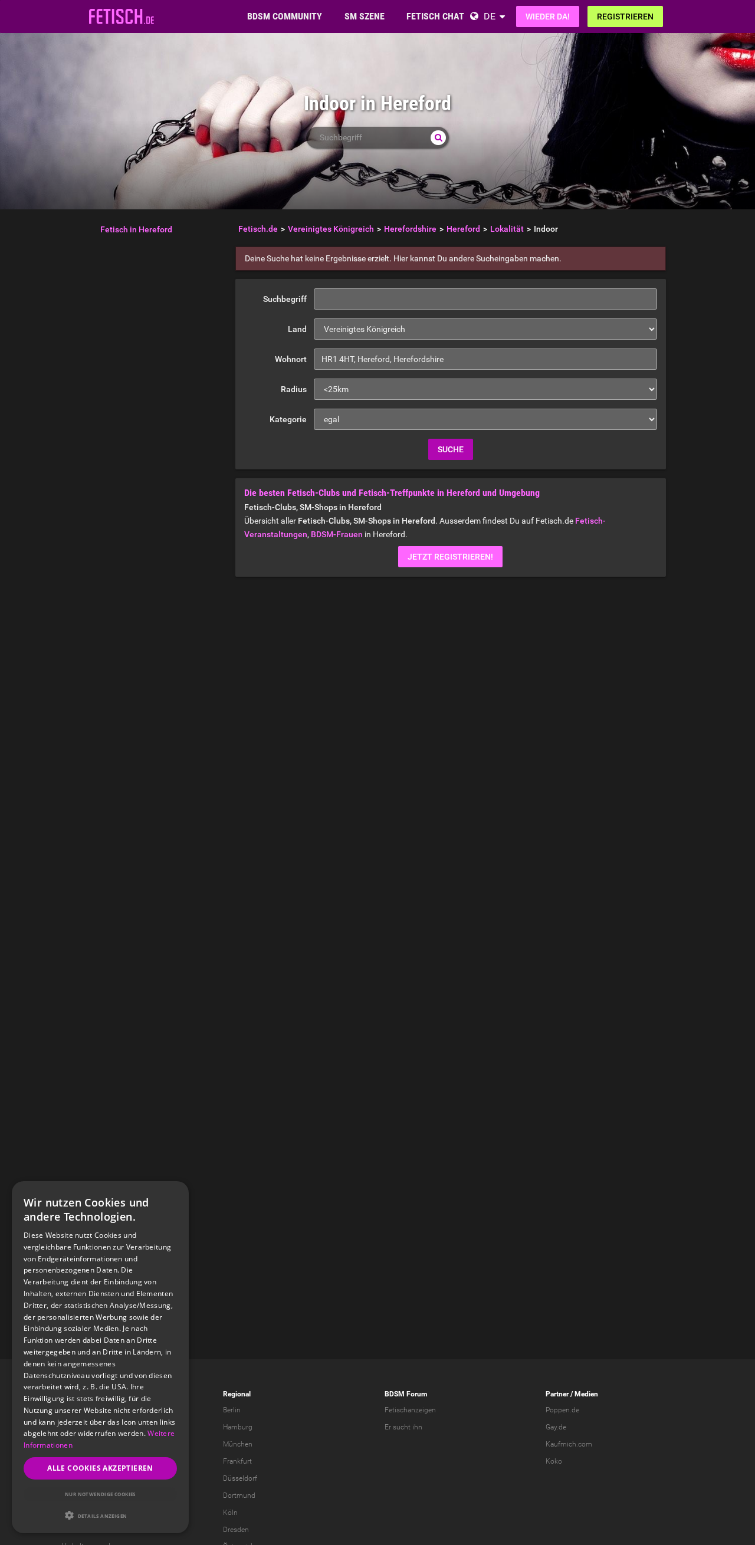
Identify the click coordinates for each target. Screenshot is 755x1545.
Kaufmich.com (569, 1444)
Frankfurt (237, 1461)
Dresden (236, 1530)
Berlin (232, 1410)
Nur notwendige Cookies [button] (100, 1494)
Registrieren (625, 16)
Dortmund (239, 1495)
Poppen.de (562, 1410)
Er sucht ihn (403, 1427)
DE (489, 16)
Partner (557, 1394)
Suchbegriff (285, 299)
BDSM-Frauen (337, 534)
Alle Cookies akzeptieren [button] (100, 1468)
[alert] (100, 1357)
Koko (554, 1461)
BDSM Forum (406, 1394)
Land (297, 329)
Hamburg (237, 1427)
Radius (294, 389)
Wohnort (291, 359)
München (237, 1444)
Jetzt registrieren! (450, 556)
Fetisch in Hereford (136, 229)
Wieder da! (548, 16)
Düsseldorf (240, 1478)
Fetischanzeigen (410, 1410)
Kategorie (288, 419)
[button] (100, 1515)
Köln (230, 1512)
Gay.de (556, 1427)
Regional (237, 1394)
